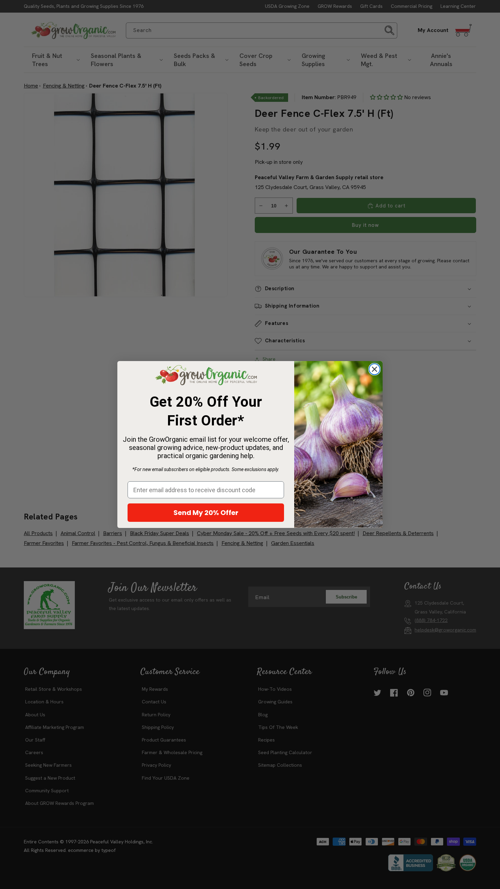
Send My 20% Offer (205, 512)
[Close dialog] (374, 369)
